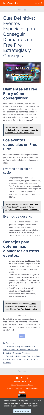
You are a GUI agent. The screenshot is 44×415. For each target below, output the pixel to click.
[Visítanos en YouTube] (18, 378)
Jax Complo (10, 3)
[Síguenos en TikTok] (21, 378)
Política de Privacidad (14, 388)
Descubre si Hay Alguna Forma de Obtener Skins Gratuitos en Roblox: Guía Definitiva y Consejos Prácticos (20, 349)
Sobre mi (16, 381)
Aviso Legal (26, 381)
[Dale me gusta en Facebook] (24, 378)
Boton (22, 336)
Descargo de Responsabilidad (22, 385)
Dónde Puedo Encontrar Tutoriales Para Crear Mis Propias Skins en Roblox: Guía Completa (21, 359)
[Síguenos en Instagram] (27, 378)
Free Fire (10, 343)
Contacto (22, 392)
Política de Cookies (31, 388)
